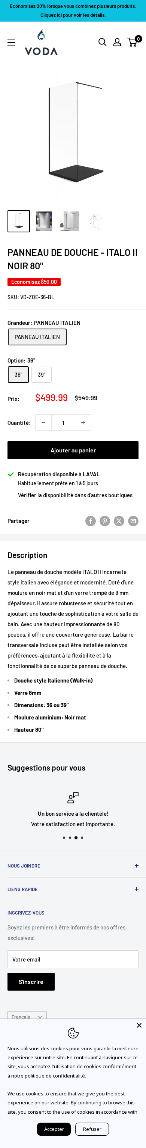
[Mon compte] (117, 42)
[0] (132, 42)
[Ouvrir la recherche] (102, 42)
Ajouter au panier (73, 450)
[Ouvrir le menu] (11, 43)
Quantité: (19, 422)
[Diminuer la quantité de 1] (43, 422)
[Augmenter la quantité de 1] (83, 422)
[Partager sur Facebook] (90, 520)
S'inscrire (31, 981)
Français (21, 1017)
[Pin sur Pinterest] (105, 520)
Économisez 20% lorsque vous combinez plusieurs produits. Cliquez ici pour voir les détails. (73, 10)
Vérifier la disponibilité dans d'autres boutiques (75, 495)
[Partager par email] (133, 520)
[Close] (139, 1025)
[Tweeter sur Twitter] (119, 520)
